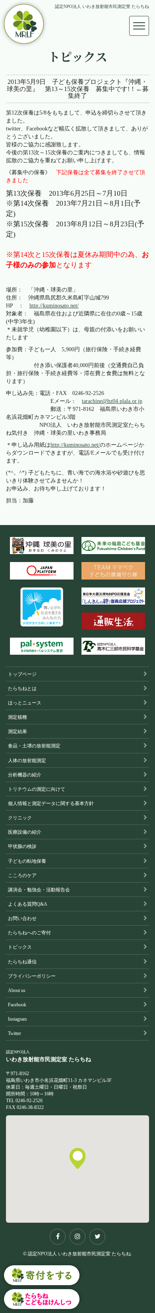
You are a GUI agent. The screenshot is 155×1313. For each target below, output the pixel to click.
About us (16, 990)
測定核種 (17, 717)
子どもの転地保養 (27, 861)
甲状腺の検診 (22, 846)
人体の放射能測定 (27, 760)
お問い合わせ (22, 918)
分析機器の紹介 (24, 775)
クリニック (20, 818)
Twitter (14, 1033)
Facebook (17, 1005)
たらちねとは (22, 688)
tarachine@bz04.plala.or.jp (112, 401)
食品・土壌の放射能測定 (34, 746)
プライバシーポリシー (32, 976)
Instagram (17, 1019)
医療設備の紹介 (24, 832)
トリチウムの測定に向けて (36, 789)
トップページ (22, 674)
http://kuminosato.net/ (54, 306)
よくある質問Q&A (27, 904)
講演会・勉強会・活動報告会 (39, 890)
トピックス (20, 947)
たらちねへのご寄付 (29, 933)
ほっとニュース (24, 703)
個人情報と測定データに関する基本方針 (51, 803)
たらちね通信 (22, 962)
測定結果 (17, 731)
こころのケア (22, 875)
